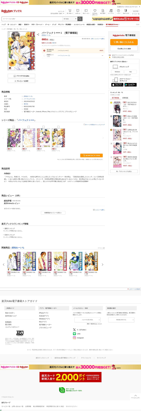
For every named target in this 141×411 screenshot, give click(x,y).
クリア (103, 124)
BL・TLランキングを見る (124, 171)
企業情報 (28, 406)
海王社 (26, 104)
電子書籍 (9, 29)
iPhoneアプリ (43, 313)
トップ (4, 24)
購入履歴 (102, 13)
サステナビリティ (71, 406)
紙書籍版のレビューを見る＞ (53, 212)
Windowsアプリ (44, 319)
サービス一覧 (135, 14)
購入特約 (8, 324)
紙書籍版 (125, 98)
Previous (4, 264)
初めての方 (126, 13)
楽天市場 (135, 11)
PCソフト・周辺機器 (64, 24)
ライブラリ (111, 13)
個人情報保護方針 (39, 406)
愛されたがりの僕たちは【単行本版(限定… (130, 145)
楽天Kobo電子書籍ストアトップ (65, 358)
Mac (130, 72)
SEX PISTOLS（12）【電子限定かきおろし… (129, 104)
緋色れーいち (46, 35)
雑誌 (20, 24)
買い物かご (70, 13)
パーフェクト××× (29, 99)
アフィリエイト (86, 358)
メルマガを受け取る (87, 319)
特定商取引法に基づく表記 (55, 406)
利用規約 (8, 322)
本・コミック (12, 24)
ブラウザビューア (45, 327)
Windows (117, 72)
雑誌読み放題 (91, 24)
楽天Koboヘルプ (11, 316)
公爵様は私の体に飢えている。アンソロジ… (130, 131)
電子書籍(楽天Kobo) (112, 24)
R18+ (137, 24)
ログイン (60, 11)
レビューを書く (100, 38)
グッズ (54, 24)
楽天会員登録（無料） (57, 13)
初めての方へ (10, 313)
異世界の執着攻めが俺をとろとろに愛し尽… (130, 159)
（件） (92, 38)
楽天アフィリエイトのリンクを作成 (123, 55)
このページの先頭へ (135, 289)
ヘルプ (118, 13)
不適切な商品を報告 (118, 57)
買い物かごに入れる (125, 42)
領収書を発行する (121, 319)
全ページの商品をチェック (92, 124)
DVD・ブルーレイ (37, 24)
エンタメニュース (79, 24)
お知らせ (77, 13)
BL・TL (16, 29)
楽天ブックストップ (42, 358)
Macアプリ (43, 322)
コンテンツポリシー (12, 327)
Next (103, 264)
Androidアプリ (44, 316)
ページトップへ (135, 398)
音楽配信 (100, 24)
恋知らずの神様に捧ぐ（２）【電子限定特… (130, 118)
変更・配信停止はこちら (94, 324)
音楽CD (26, 24)
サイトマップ (101, 358)
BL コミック (23, 29)
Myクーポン (86, 13)
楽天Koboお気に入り (95, 14)
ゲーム (47, 24)
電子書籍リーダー (45, 324)
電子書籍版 (115, 98)
